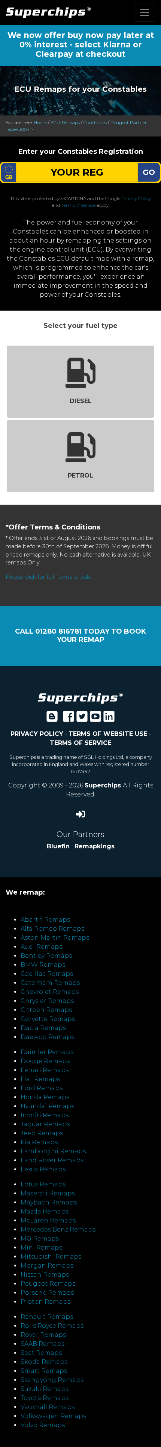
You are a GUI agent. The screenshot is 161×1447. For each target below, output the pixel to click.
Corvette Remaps (48, 1018)
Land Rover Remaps (52, 1160)
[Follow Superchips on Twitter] (82, 718)
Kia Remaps (39, 1142)
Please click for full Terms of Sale (48, 576)
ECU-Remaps (65, 122)
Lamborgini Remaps (53, 1151)
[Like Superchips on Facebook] (68, 718)
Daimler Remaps (47, 1052)
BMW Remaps (43, 964)
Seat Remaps (41, 1352)
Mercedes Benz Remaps (58, 1229)
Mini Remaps (41, 1247)
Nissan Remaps (45, 1274)
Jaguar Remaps (45, 1124)
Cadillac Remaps (47, 973)
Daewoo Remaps (47, 1037)
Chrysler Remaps (47, 1000)
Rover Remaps (43, 1334)
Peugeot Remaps (48, 1283)
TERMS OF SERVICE (80, 742)
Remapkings (95, 846)
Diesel (81, 401)
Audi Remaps (41, 946)
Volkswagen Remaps (53, 1416)
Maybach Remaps (49, 1202)
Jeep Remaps (42, 1133)
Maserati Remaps (48, 1193)
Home (40, 122)
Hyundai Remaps (47, 1106)
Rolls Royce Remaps (52, 1325)
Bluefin (58, 846)
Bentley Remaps (46, 955)
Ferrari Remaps (45, 1070)
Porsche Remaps (47, 1292)
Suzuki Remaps (45, 1388)
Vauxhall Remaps (48, 1407)
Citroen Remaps (46, 1009)
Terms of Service (78, 205)
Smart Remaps (44, 1370)
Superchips (104, 785)
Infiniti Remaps (45, 1115)
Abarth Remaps (45, 919)
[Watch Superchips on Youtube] (95, 718)
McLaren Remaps (48, 1220)
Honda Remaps (45, 1097)
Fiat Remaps (40, 1079)
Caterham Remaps (50, 982)
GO (149, 172)
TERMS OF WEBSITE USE (108, 733)
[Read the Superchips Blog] (52, 718)
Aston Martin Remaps (55, 937)
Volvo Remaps (43, 1425)
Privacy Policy (136, 198)
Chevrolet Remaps (50, 991)
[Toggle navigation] (144, 12)
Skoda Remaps (44, 1361)
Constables (95, 122)
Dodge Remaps (45, 1061)
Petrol (80, 475)
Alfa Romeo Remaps (52, 928)
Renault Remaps (47, 1316)
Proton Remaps (45, 1301)
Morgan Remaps (47, 1265)
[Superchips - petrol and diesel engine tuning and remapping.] (80, 697)
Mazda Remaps (45, 1211)
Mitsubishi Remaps (51, 1256)
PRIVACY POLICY (36, 733)
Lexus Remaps (43, 1169)
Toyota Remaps (45, 1397)
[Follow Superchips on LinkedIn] (109, 718)
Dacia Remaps (43, 1027)
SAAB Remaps (42, 1343)
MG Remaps (40, 1238)
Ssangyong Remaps (52, 1379)
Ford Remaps (42, 1088)
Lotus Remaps (43, 1184)
